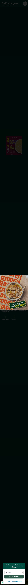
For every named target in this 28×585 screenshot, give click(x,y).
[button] (27, 276)
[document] (14, 292)
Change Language (14, 576)
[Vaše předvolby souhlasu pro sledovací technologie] (2, 582)
